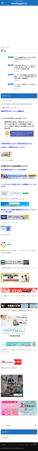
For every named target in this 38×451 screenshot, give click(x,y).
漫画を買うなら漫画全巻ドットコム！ (13, 368)
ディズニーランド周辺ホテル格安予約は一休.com (16, 310)
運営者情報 (3, 444)
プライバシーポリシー (12, 444)
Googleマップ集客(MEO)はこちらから (13, 147)
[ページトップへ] (35, 444)
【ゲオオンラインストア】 (9, 222)
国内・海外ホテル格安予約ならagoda (12, 199)
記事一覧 (27, 444)
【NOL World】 (6, 234)
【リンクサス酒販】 (7, 160)
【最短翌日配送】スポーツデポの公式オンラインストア (18, 268)
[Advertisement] (19, 26)
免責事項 (32, 444)
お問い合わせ (21, 444)
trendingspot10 (19, 3)
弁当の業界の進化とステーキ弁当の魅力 (13, 169)
